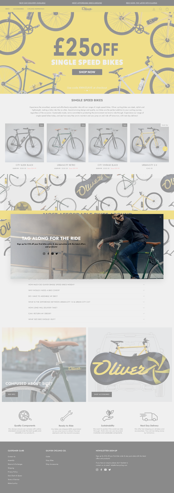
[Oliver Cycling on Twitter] (57, 253)
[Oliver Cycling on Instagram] (44, 253)
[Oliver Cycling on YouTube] (52, 253)
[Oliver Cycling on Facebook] (48, 253)
